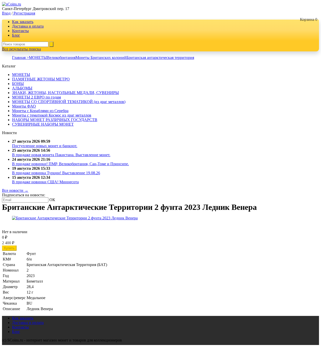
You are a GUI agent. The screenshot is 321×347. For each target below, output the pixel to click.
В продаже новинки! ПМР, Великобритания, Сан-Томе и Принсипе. (70, 164)
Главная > (20, 57)
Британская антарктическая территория (160, 57)
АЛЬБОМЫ (22, 88)
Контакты (20, 31)
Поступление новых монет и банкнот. (44, 146)
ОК (52, 200)
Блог (16, 35)
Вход (6, 13)
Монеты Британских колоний (100, 57)
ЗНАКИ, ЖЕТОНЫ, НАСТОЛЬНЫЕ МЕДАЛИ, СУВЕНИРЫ (65, 93)
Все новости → (15, 190)
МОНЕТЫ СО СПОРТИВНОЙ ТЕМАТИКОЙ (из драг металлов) (68, 102)
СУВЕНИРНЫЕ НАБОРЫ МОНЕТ (43, 124)
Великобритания (61, 57)
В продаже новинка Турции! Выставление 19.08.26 (56, 173)
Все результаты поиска (21, 49)
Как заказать (22, 22)
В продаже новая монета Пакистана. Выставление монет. (61, 155)
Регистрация (24, 13)
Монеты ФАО (24, 106)
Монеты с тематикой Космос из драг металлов (51, 115)
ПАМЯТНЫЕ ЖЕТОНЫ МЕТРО (41, 79)
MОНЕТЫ (38, 57)
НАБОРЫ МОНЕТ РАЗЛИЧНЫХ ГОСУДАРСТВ (54, 120)
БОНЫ (18, 83)
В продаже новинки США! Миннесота (45, 182)
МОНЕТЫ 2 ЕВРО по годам (36, 97)
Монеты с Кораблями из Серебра (40, 111)
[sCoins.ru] (11, 4)
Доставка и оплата (28, 26)
